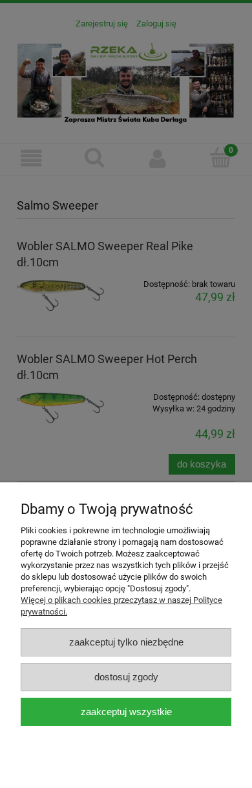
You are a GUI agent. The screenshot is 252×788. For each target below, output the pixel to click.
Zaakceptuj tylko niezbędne (126, 641)
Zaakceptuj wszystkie (126, 711)
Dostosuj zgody (126, 676)
